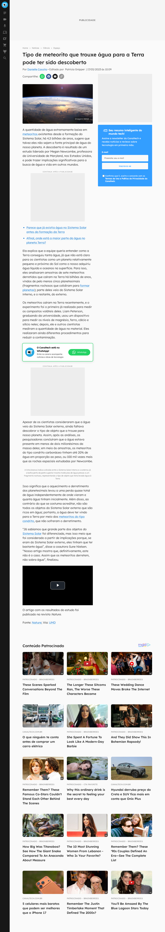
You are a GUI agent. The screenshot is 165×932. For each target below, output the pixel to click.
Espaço (56, 48)
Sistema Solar (32, 533)
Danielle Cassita (37, 69)
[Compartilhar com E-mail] (55, 76)
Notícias (35, 48)
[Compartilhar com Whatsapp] (42, 76)
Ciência (46, 48)
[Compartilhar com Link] (61, 76)
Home (25, 48)
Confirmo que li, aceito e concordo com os (126, 178)
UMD (52, 622)
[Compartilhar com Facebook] (48, 76)
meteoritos (30, 134)
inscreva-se (125, 166)
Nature (36, 622)
